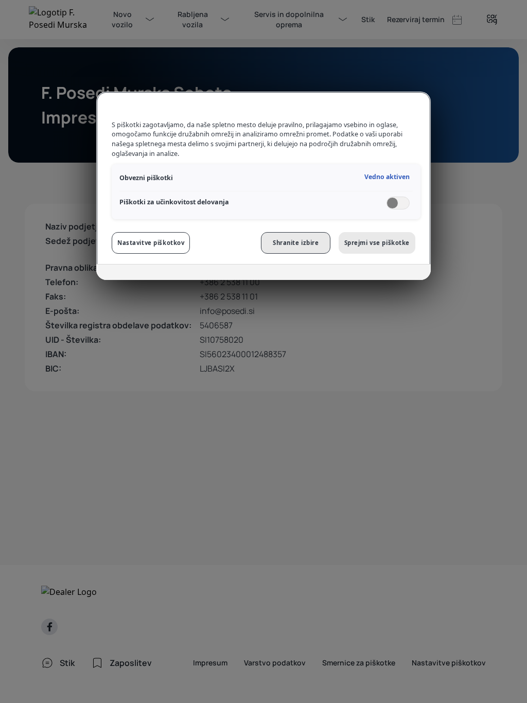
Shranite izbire (296, 243)
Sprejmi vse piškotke (377, 243)
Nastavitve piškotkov (150, 243)
